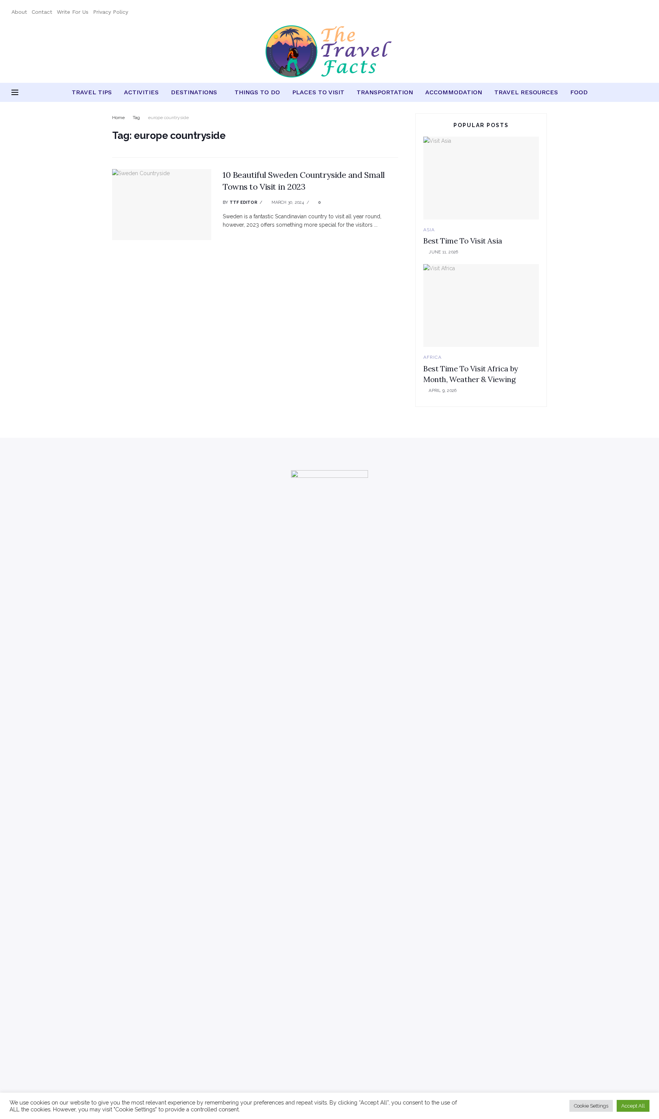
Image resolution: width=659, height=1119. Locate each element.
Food (579, 92)
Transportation (385, 92)
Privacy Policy (110, 12)
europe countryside (168, 117)
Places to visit (318, 92)
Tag (136, 117)
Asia (429, 229)
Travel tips (92, 92)
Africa (432, 357)
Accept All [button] (633, 1106)
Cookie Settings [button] (591, 1106)
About (19, 12)
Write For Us (72, 12)
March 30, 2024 (287, 202)
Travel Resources (526, 92)
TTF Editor (243, 202)
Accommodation (453, 92)
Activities (141, 92)
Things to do (257, 92)
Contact (42, 12)
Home (118, 117)
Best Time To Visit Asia (462, 240)
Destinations (194, 92)
